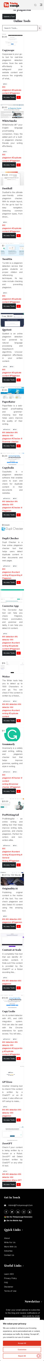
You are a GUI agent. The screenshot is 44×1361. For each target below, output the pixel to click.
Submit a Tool (9, 16)
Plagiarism (15, 93)
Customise (22, 1350)
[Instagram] (24, 1212)
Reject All (22, 1356)
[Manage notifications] (38, 1356)
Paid (5, 84)
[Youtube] (30, 1212)
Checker (16, 438)
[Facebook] (6, 1212)
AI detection (8, 432)
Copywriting (15, 575)
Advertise (8, 1251)
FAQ (6, 1282)
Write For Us (9, 1242)
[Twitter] (12, 1212)
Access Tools (9, 97)
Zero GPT (17, 1180)
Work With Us (10, 1246)
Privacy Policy (10, 1278)
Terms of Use (10, 1291)
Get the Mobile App (14, 1220)
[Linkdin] (18, 1212)
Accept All (22, 1343)
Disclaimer (8, 1287)
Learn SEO (9, 1274)
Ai (4, 704)
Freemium (7, 429)
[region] (22, 1340)
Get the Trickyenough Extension (19, 1217)
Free (5, 366)
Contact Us (9, 1255)
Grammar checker (10, 441)
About (7, 1238)
